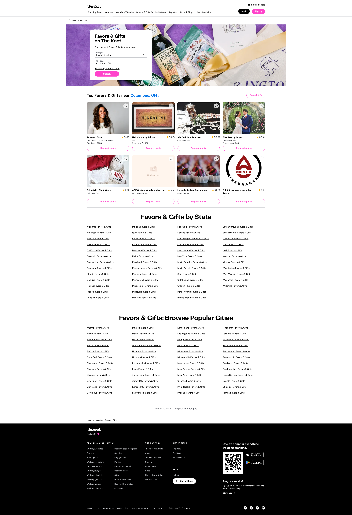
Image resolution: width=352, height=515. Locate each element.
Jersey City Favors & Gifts (145, 381)
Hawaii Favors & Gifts (98, 286)
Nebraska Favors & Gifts (189, 226)
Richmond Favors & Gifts (235, 345)
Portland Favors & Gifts (234, 333)
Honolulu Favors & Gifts (144, 351)
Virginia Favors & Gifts (234, 262)
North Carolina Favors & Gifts (192, 262)
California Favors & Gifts (99, 250)
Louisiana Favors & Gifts (144, 250)
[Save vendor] (125, 105)
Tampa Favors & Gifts (234, 392)
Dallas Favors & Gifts (143, 327)
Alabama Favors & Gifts (99, 226)
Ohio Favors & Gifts (187, 274)
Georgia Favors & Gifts (98, 280)
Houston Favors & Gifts (144, 357)
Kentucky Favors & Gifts (144, 244)
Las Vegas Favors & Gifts (145, 392)
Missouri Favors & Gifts (144, 291)
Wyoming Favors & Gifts (235, 286)
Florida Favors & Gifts (98, 274)
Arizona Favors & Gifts (98, 244)
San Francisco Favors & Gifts (237, 369)
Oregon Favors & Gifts (188, 286)
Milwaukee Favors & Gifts (190, 351)
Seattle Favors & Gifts (234, 381)
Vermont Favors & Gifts (234, 256)
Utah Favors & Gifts (232, 250)
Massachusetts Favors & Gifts (147, 268)
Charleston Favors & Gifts (100, 363)
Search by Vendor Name (107, 68)
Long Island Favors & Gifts (190, 327)
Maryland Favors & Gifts (144, 262)
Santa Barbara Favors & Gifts (237, 375)
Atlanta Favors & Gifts (98, 327)
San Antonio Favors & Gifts (236, 357)
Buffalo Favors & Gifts (98, 351)
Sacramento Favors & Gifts (236, 351)
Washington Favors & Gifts (236, 268)
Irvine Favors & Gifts (142, 369)
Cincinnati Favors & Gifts (99, 381)
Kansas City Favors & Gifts (145, 387)
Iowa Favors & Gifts (142, 232)
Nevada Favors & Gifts (188, 232)
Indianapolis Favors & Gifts (146, 363)
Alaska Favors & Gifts (98, 238)
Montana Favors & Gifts (144, 297)
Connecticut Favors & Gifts (100, 262)
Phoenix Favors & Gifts (188, 392)
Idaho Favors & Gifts (97, 291)
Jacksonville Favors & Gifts (146, 375)
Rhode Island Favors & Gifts (191, 297)
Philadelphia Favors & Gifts (191, 387)
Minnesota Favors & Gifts (145, 280)
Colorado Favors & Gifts (99, 256)
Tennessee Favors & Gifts (235, 238)
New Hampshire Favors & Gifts (193, 238)
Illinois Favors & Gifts (98, 297)
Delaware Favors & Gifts (99, 268)
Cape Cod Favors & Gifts (99, 357)
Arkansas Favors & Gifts (99, 232)
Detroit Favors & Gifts (143, 339)
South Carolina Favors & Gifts (238, 226)
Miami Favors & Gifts (188, 345)
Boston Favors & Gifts (98, 345)
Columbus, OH (143, 95)
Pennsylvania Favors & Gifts (191, 291)
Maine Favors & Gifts (142, 256)
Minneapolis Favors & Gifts (191, 357)
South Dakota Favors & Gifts (237, 232)
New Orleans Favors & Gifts (191, 369)
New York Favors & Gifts (189, 256)
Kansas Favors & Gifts (143, 238)
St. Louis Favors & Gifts (234, 387)
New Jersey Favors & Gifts (190, 244)
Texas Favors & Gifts (233, 244)
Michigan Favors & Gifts (144, 274)
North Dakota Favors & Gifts (191, 268)
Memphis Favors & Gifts (189, 339)
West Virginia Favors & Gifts (237, 274)
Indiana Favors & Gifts (143, 226)
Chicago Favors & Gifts (98, 375)
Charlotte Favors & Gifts (99, 369)
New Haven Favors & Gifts (190, 363)
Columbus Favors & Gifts (99, 392)
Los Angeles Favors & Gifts (191, 333)
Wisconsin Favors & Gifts (235, 280)
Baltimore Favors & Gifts (99, 339)
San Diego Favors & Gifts (235, 363)
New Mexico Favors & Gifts (191, 250)
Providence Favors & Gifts (236, 339)
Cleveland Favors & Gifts (99, 387)
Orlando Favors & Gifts (189, 381)
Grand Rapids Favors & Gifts (146, 345)
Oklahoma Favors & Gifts (190, 280)
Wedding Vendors (79, 20)
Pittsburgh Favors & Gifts (235, 327)
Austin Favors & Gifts (97, 333)
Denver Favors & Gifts (143, 333)
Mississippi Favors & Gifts (145, 286)
